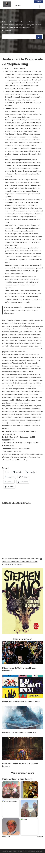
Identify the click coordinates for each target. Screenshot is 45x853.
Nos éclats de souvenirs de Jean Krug (19, 732)
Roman (22, 68)
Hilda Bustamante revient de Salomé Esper (21, 702)
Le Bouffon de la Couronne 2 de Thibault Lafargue (20, 764)
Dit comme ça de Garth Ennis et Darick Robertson (19, 669)
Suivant (40, 837)
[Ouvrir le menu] (41, 6)
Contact (38, 1)
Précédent (6, 837)
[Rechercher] (39, 37)
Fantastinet (17, 5)
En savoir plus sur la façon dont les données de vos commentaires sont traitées (22, 561)
